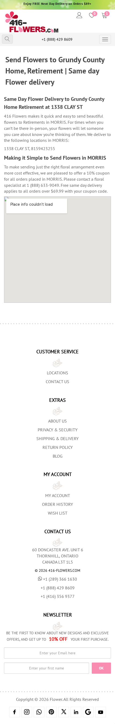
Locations (57, 372)
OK (101, 668)
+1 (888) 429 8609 (57, 39)
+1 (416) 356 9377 (58, 596)
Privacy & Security (58, 429)
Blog (58, 456)
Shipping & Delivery (57, 438)
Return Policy (58, 447)
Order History (57, 504)
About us (57, 421)
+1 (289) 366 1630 (60, 579)
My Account (57, 495)
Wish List (57, 513)
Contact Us (57, 381)
